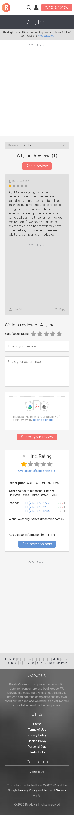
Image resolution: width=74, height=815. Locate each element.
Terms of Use (37, 729)
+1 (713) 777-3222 (37, 503)
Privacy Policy (37, 735)
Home (37, 724)
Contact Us (37, 772)
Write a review (56, 7)
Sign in (36, 7)
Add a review (37, 166)
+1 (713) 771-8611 (37, 507)
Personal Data (37, 746)
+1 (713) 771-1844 (37, 511)
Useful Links (37, 752)
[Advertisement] (37, 88)
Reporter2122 (20, 181)
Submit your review (37, 437)
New (52, 663)
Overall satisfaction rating (37, 470)
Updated (62, 663)
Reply (62, 309)
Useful (18, 309)
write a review (46, 35)
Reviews (13, 145)
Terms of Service (54, 790)
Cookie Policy (37, 741)
